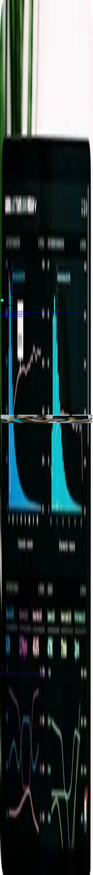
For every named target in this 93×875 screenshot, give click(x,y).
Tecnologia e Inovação (58, 312)
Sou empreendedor (8, 312)
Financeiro (12, 314)
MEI (16, 312)
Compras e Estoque (73, 312)
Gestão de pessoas (29, 312)
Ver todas (4, 309)
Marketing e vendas (43, 312)
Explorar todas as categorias (11, 316)
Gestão (19, 312)
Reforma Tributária (23, 314)
